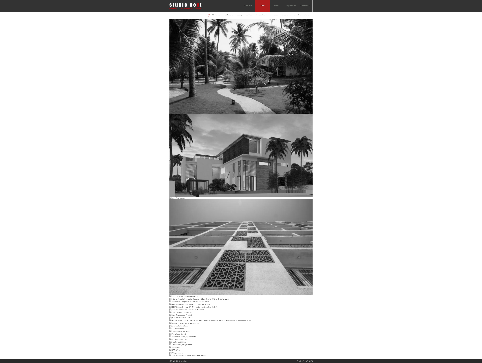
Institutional (228, 15)
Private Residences (263, 15)
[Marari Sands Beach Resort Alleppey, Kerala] (241, 66)
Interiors (307, 15)
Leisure (277, 15)
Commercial (286, 15)
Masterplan (216, 15)
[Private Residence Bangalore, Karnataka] (241, 155)
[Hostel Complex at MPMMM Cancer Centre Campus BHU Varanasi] (241, 247)
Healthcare (249, 15)
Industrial (297, 15)
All (209, 15)
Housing (239, 15)
